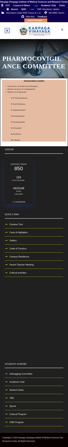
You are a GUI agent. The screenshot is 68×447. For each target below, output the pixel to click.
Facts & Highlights (18, 232)
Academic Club (17, 382)
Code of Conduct (17, 248)
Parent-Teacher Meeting (21, 264)
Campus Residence (19, 256)
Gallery (13, 240)
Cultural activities (17, 272)
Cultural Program (18, 414)
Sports (12, 406)
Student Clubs (16, 390)
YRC (11, 398)
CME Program (16, 422)
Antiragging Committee (20, 373)
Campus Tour (16, 224)
